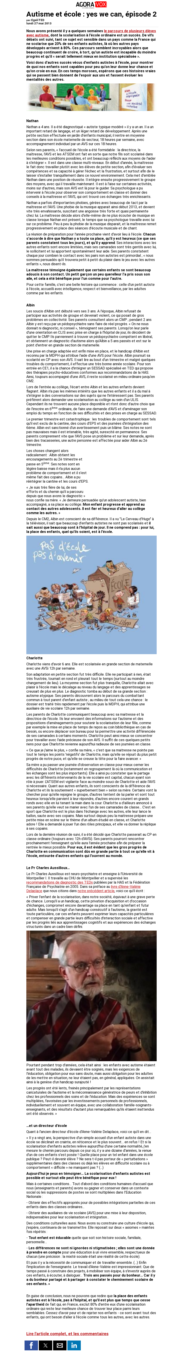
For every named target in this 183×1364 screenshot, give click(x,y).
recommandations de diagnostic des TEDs (59, 882)
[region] (123, 472)
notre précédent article (96, 891)
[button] (31, 1345)
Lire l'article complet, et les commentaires (67, 1333)
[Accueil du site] (91, 8)
